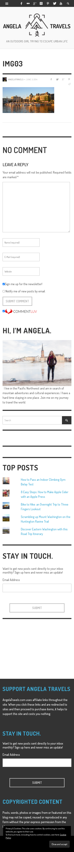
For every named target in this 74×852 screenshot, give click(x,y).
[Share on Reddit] (69, 84)
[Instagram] (41, 3)
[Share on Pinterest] (69, 79)
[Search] (7, 3)
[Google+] (34, 3)
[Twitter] (54, 3)
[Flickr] (28, 3)
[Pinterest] (48, 3)
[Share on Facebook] (51, 79)
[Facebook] (21, 3)
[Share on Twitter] (57, 79)
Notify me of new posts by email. (25, 291)
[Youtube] (61, 3)
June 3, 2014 (31, 79)
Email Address (11, 580)
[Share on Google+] (63, 79)
